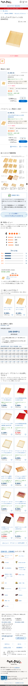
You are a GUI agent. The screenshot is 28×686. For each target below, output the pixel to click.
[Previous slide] (2, 306)
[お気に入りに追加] (12, 315)
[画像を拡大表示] (14, 39)
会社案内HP (17, 667)
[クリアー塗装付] (2, 61)
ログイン (7, 644)
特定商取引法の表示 (19, 682)
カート (19, 644)
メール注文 (24, 146)
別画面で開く (15, 195)
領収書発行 (19, 647)
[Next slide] (25, 306)
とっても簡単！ (14, 215)
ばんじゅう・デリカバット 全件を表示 (13, 543)
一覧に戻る (5, 11)
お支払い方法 (7, 647)
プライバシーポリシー (9, 682)
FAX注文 (14, 146)
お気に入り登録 (23, 21)
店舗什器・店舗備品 (8, 551)
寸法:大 (8, 278)
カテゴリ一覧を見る (14, 6)
